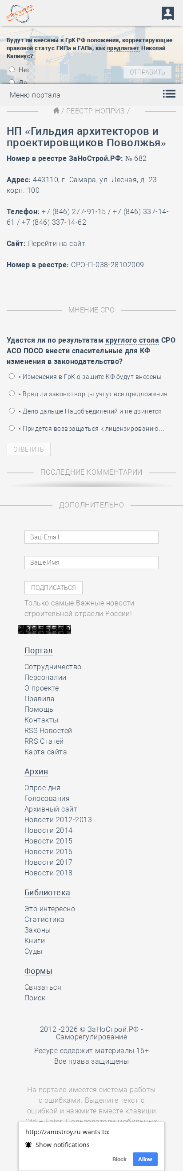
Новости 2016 (48, 851)
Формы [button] (38, 971)
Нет (23, 70)
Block (119, 1159)
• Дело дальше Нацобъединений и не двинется (89, 411)
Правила (39, 699)
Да (22, 82)
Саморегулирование (91, 1037)
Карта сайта (45, 752)
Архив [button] (36, 771)
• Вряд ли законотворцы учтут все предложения (92, 394)
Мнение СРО (91, 310)
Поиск (34, 998)
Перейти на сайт (56, 243)
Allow (145, 1159)
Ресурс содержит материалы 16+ (91, 1050)
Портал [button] (38, 650)
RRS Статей (44, 741)
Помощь (39, 709)
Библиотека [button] (47, 892)
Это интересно (49, 909)
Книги (34, 941)
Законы (37, 930)
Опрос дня (42, 788)
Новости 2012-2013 (58, 820)
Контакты (41, 720)
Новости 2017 (48, 862)
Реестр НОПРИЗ (95, 111)
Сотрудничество (53, 667)
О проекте (41, 688)
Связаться (42, 987)
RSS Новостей (48, 730)
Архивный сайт (50, 809)
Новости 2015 (48, 841)
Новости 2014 (48, 830)
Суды (33, 951)
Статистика (44, 919)
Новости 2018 (48, 873)
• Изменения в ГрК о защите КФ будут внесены (89, 376)
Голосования (47, 798)
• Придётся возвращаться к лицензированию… (91, 428)
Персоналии (45, 677)
